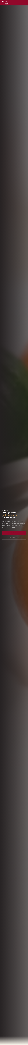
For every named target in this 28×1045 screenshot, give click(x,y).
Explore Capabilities (14, 537)
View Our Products (13, 533)
